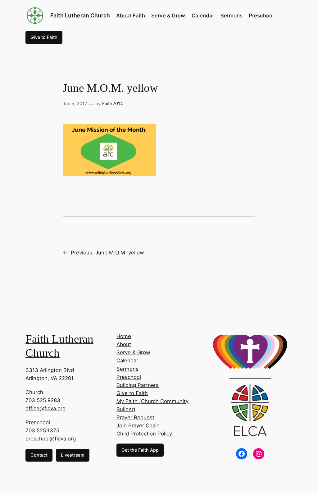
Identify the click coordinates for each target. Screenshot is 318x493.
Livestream (72, 455)
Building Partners (137, 385)
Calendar (127, 360)
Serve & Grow (133, 352)
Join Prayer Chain (138, 425)
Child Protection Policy (144, 433)
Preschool (128, 377)
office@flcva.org (45, 408)
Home (123, 336)
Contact (39, 455)
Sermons (127, 369)
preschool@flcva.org (50, 438)
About (123, 344)
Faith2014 (112, 103)
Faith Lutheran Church (80, 15)
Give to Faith (43, 37)
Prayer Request (135, 417)
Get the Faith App (140, 450)
